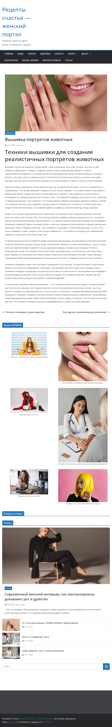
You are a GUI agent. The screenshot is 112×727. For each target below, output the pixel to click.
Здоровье (45, 53)
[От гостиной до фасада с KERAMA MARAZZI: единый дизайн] (11, 625)
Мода (20, 53)
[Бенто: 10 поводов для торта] (11, 639)
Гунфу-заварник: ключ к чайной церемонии (43, 650)
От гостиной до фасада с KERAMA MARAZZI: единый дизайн (50, 623)
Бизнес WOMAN (30, 60)
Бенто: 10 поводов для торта (35, 637)
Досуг (85, 53)
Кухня (71, 53)
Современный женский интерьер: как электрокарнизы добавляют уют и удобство (50, 596)
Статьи (69, 60)
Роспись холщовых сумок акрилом (25, 312)
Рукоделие (10, 133)
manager (22, 604)
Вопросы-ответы (52, 60)
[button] (75, 54)
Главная (8, 53)
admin (21, 145)
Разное (32, 53)
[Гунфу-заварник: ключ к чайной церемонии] (11, 653)
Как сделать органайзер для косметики (85, 312)
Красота (59, 53)
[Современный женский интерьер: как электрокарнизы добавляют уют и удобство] (56, 556)
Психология (11, 60)
